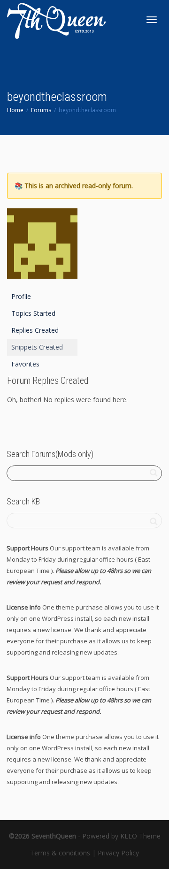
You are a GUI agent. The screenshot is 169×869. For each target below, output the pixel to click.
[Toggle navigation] (151, 20)
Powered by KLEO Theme (121, 835)
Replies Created (35, 330)
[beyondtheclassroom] (42, 247)
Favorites (25, 363)
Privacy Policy (118, 852)
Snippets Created (37, 347)
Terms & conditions (60, 852)
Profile (21, 296)
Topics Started (33, 313)
